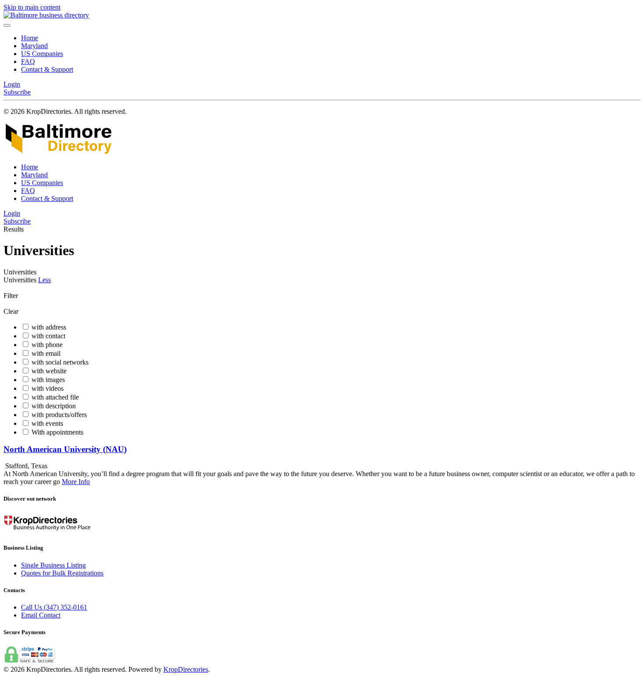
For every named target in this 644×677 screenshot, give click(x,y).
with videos (48, 388)
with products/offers (59, 414)
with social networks (60, 362)
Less (44, 280)
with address (49, 327)
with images (48, 379)
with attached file (55, 397)
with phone (47, 344)
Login (12, 84)
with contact (48, 336)
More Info (76, 481)
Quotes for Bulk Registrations (62, 573)
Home (29, 38)
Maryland (34, 45)
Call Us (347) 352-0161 (54, 607)
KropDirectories (185, 669)
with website (49, 371)
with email (46, 353)
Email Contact (40, 615)
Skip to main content (32, 7)
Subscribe (17, 92)
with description (54, 406)
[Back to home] (46, 15)
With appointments (57, 432)
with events (47, 423)
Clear (11, 311)
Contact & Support (47, 69)
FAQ (28, 61)
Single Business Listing (53, 565)
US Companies (42, 53)
